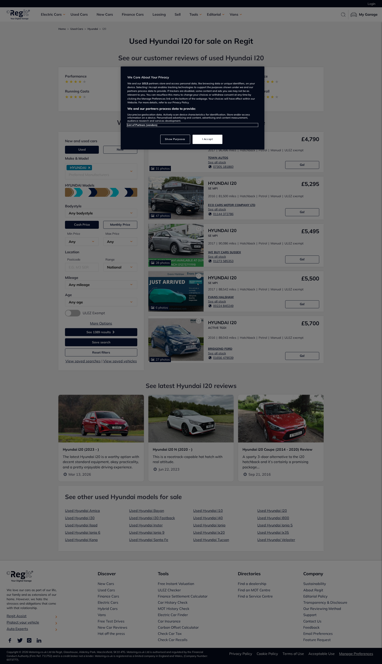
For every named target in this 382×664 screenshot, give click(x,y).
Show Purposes (175, 139)
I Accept (207, 139)
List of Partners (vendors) (142, 125)
